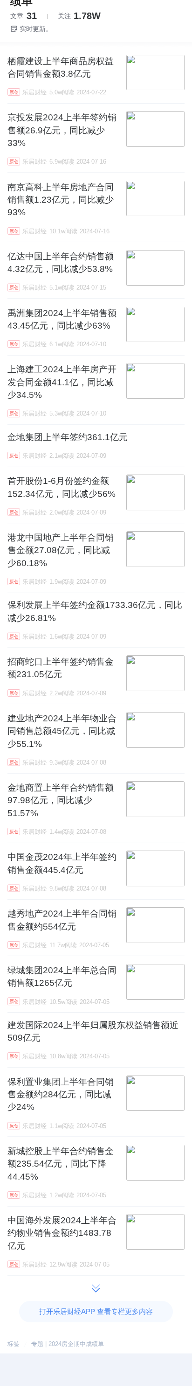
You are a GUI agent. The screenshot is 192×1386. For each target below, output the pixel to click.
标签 (13, 1343)
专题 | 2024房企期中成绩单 (67, 1343)
